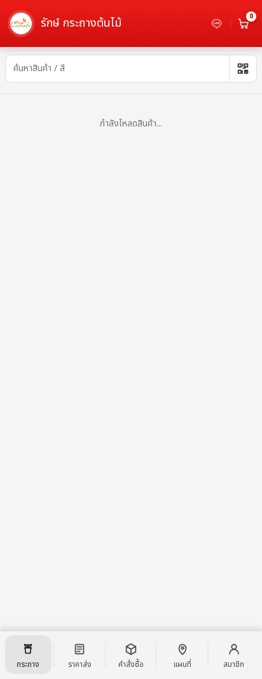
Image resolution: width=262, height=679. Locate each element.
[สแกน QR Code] (243, 69)
